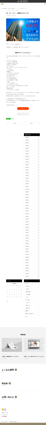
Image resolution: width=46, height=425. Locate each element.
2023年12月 (27, 221)
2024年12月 (27, 189)
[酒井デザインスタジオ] (2, 4)
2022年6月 (27, 265)
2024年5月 (27, 208)
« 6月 (7, 301)
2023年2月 (27, 246)
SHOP (26, 316)
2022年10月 (27, 257)
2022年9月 (27, 259)
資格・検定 (28, 308)
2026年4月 (27, 145)
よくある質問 (28, 294)
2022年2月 (27, 276)
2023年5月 (27, 238)
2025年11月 (27, 159)
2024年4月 (27, 210)
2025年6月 (27, 172)
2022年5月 (27, 268)
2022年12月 (27, 251)
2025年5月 (27, 175)
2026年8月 (27, 137)
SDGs (27, 297)
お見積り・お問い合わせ (29, 313)
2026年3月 (27, 148)
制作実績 (26, 310)
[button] (44, 345)
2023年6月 (27, 235)
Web (8, 10)
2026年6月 (27, 140)
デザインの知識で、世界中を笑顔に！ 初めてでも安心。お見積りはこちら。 (23, 1)
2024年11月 (27, 191)
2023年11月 (27, 224)
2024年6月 (27, 205)
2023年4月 (27, 240)
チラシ (12, 10)
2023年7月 (27, 232)
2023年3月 (27, 243)
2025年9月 (27, 164)
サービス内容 (27, 299)
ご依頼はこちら (23, 108)
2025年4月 (27, 178)
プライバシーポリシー (5, 421)
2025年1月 (27, 186)
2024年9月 (27, 197)
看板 (17, 10)
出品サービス (28, 286)
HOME (26, 283)
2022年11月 (27, 254)
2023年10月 (27, 227)
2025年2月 (27, 183)
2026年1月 (27, 153)
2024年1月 (27, 219)
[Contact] (6, 416)
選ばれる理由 (28, 291)
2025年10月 (27, 161)
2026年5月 (27, 142)
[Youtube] (4, 416)
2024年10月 (27, 194)
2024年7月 (27, 202)
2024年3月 (27, 213)
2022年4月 (27, 270)
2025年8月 (27, 167)
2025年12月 (27, 156)
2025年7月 (27, 170)
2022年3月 (27, 273)
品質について (28, 305)
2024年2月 (27, 216)
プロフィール (28, 302)
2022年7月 (27, 262)
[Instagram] (2, 416)
